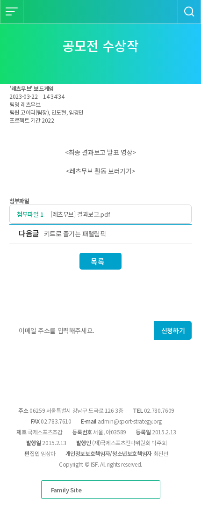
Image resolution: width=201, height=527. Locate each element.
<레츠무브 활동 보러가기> (100, 171)
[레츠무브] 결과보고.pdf (80, 214)
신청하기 (173, 330)
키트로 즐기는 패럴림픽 (75, 233)
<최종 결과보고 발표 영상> (100, 152)
